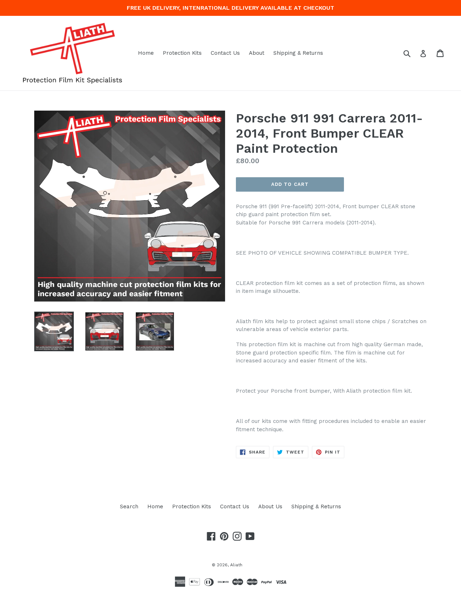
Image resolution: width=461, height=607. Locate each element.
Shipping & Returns (298, 53)
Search (129, 506)
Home (146, 53)
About (256, 53)
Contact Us (225, 53)
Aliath (236, 564)
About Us (270, 506)
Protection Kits (182, 53)
